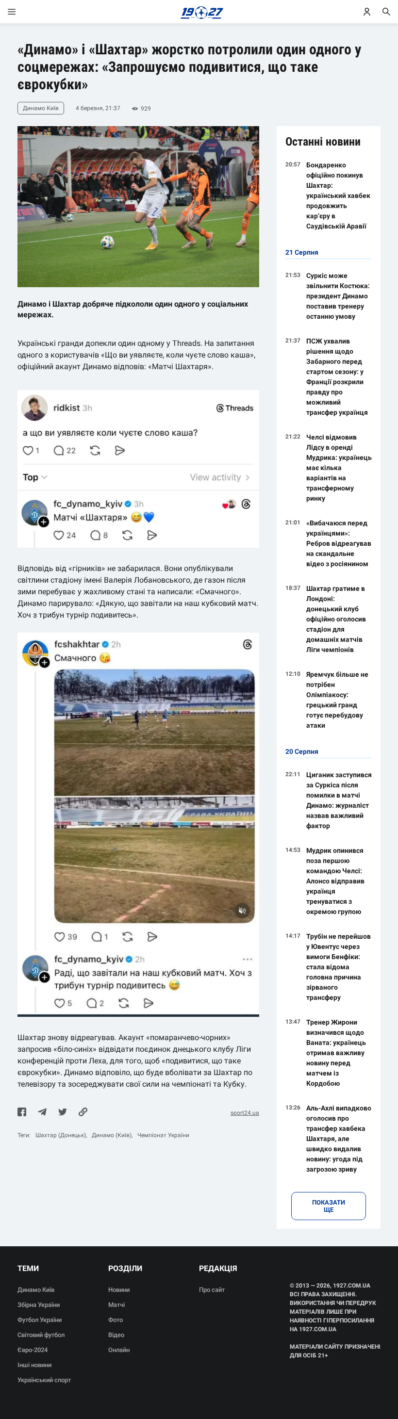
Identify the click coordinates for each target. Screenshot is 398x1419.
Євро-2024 (32, 1350)
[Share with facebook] (21, 1113)
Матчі (116, 1304)
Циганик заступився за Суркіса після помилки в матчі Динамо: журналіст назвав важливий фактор (339, 800)
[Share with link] (83, 1113)
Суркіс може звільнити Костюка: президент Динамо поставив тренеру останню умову (338, 296)
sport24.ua (245, 1112)
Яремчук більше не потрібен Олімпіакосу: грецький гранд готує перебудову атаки (337, 699)
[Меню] (21, 12)
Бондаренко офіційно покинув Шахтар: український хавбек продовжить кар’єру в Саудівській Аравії (338, 195)
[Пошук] (386, 12)
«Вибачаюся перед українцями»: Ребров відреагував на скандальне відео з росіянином (338, 543)
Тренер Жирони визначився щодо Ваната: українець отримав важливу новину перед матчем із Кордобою (336, 1052)
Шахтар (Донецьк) (60, 1135)
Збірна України (38, 1304)
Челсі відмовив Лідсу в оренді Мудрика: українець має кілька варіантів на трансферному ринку (339, 467)
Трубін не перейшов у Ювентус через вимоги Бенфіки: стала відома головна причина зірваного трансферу (338, 966)
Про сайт (212, 1289)
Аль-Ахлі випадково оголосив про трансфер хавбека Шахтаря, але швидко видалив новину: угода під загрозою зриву (338, 1138)
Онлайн (119, 1350)
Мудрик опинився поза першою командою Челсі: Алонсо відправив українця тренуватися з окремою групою (335, 881)
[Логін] (367, 12)
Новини (119, 1289)
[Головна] (199, 11)
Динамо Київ (35, 1289)
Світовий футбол (41, 1334)
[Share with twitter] (62, 1113)
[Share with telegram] (42, 1113)
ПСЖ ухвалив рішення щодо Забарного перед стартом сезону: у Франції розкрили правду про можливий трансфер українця (337, 376)
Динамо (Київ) (112, 1135)
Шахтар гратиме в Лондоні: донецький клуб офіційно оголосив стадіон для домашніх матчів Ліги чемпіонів (336, 619)
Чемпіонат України (163, 1135)
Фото (115, 1319)
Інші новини (34, 1365)
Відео (116, 1334)
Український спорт (44, 1380)
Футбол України (39, 1319)
